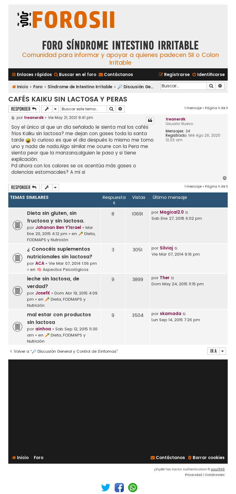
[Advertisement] (118, 406)
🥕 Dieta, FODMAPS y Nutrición (61, 237)
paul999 (218, 469)
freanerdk (175, 119)
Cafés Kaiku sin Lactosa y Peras (67, 99)
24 (188, 131)
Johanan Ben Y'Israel (58, 227)
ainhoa (43, 329)
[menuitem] (74, 74)
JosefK (42, 293)
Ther (165, 278)
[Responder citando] (150, 120)
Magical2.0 (172, 212)
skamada (170, 314)
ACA (39, 263)
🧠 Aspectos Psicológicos (62, 269)
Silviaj (166, 248)
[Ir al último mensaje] (187, 212)
